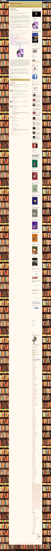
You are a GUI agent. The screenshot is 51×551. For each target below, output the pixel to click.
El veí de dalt (13, 116)
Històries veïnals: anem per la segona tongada (38, 122)
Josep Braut (34, 425)
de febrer (34, 525)
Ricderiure (34, 458)
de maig (34, 522)
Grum (33, 418)
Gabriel (33, 413)
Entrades (34, 322)
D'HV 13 (38, 488)
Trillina (33, 471)
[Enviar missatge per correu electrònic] (21, 79)
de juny (34, 521)
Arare (33, 369)
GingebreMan (35, 500)
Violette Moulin (34, 475)
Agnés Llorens (34, 361)
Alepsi (33, 364)
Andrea (33, 365)
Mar (33, 438)
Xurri (33, 478)
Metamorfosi (34, 441)
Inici (20, 133)
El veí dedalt (34, 405)
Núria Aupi (34, 448)
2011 (33, 527)
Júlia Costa (35, 501)
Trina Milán (34, 472)
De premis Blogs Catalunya (35, 393)
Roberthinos (39, 485)
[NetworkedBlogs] (36, 307)
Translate (37, 57)
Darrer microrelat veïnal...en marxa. (37, 127)
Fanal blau (34, 410)
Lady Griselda (34, 434)
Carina (33, 376)
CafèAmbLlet (35, 498)
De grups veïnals (34, 391)
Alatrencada (34, 362)
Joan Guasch (34, 422)
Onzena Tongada (39, 486)
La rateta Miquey (34, 432)
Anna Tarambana (33, 488)
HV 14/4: (37, 94)
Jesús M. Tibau (34, 420)
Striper (33, 468)
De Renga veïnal (34, 395)
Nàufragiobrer (34, 446)
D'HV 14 (37, 487)
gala (17, 13)
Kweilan (33, 429)
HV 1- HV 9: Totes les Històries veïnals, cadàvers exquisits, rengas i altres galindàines (38, 113)
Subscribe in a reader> (38, 535)
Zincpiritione (34, 480)
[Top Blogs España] (39, 537)
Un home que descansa (35, 473)
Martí (38, 501)
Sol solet (33, 466)
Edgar (32, 504)
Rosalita (33, 462)
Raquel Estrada (34, 457)
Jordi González (34, 424)
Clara (33, 381)
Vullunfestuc (34, 477)
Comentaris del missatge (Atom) (16, 134)
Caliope (33, 373)
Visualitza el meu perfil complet (35, 152)
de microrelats (34, 489)
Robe (33, 459)
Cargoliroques (34, 375)
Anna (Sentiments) (34, 367)
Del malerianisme (34, 398)
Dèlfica (33, 399)
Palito (33, 452)
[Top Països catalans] (39, 539)
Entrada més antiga (28, 133)
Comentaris (34, 323)
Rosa (33, 461)
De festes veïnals (34, 390)
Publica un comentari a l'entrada (14, 132)
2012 (33, 515)
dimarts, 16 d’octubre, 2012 (14, 87)
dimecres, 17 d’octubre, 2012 (15, 114)
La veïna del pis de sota (35, 433)
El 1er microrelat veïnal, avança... (36, 108)
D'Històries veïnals (34, 385)
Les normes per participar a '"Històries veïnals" (38, 99)
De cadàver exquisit (35, 389)
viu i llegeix (13, 111)
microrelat (11, 69)
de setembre (34, 518)
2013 (33, 514)
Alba (12, 105)
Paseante (33, 454)
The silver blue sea (34, 470)
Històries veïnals (15, 3)
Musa (38, 497)
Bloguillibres (13, 128)
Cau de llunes (34, 379)
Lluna (33, 437)
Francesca (34, 412)
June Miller (34, 427)
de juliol (34, 520)
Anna (33, 366)
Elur (33, 407)
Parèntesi (33, 453)
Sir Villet (40, 497)
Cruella (33, 383)
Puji (37, 485)
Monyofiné (34, 444)
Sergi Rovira (34, 463)
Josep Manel (40, 505)
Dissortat (33, 400)
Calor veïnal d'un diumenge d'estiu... (37, 117)
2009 (33, 529)
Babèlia (33, 370)
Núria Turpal (34, 449)
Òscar (35, 502)
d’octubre (34, 516)
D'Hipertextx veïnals (35, 384)
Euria (33, 409)
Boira (33, 372)
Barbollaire (34, 371)
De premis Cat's (34, 394)
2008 (33, 530)
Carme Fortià (37, 489)
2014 (33, 513)
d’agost (34, 519)
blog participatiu (25, 37)
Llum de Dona (35, 485)
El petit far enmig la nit (35, 403)
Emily (33, 408)
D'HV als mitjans (34, 388)
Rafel (33, 456)
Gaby (33, 414)
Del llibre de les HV (34, 496)
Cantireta (33, 374)
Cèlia (33, 380)
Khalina (33, 428)
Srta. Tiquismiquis (34, 467)
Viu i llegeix (34, 476)
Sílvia (12, 100)
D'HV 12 (33, 386)
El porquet (13, 83)
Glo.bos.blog (34, 417)
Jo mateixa (39, 496)
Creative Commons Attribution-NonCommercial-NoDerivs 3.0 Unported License (36, 62)
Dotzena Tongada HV (35, 401)
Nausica (33, 447)
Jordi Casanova (34, 423)
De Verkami (34, 396)
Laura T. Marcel (34, 491)
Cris (40, 498)
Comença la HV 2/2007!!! (38, 136)
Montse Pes (34, 443)
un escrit (19, 12)
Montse (33, 442)
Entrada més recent (12, 133)
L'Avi (33, 430)
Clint (36, 488)
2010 (33, 528)
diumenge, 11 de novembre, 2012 (15, 130)
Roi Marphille (38, 507)
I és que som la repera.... (35, 517)
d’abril (34, 523)
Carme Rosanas (13, 89)
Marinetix (34, 439)
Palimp (33, 451)
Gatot (33, 415)
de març (34, 524)
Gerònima (33, 500)
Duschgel (40, 488)
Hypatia (33, 419)
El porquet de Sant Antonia (35, 404)
